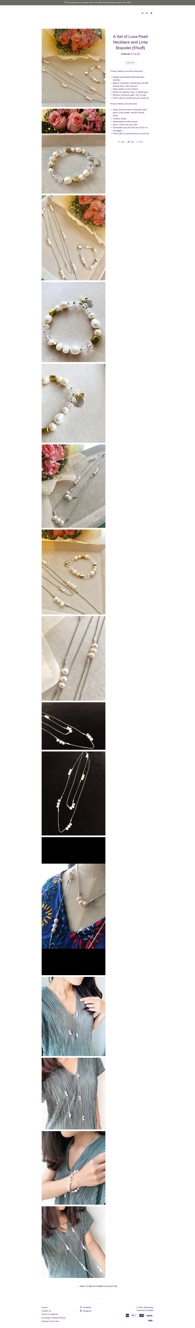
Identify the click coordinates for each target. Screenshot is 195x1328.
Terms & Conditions (50, 1314)
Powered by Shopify (145, 1310)
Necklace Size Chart (50, 1321)
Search (45, 1307)
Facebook (86, 1307)
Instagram (86, 1311)
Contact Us (46, 1311)
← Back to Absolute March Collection (97, 1286)
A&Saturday (148, 1307)
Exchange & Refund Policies (54, 1318)
